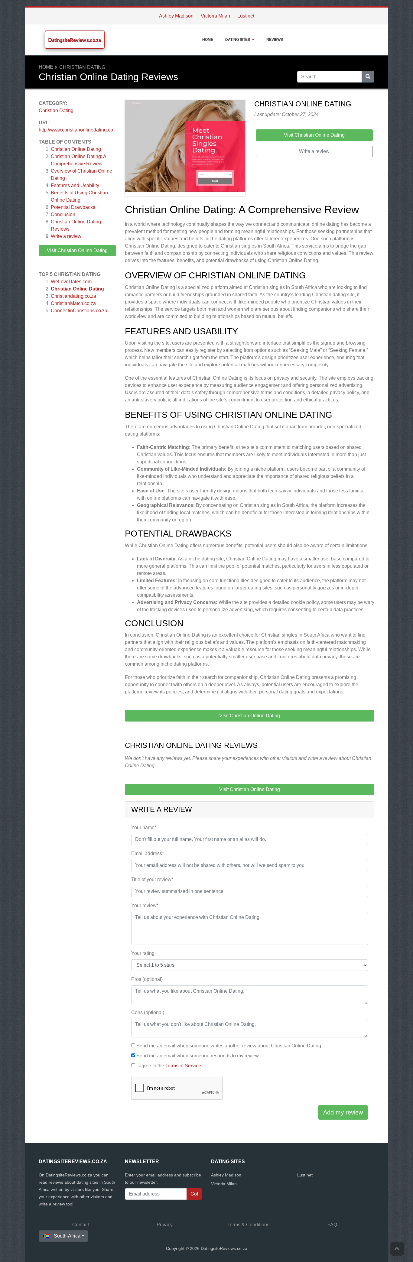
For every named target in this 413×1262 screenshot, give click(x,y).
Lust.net (245, 15)
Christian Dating (82, 67)
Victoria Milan (215, 15)
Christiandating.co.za (73, 296)
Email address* (147, 853)
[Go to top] (397, 1249)
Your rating (142, 953)
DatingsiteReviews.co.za (74, 40)
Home (207, 39)
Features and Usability (75, 185)
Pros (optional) (147, 979)
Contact (80, 1224)
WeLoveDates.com (71, 281)
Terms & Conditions (248, 1224)
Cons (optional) (147, 1012)
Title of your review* (152, 879)
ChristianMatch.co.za (73, 303)
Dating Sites (237, 39)
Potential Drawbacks (73, 207)
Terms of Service (183, 1065)
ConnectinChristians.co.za (79, 310)
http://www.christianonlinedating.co (76, 129)
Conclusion (63, 214)
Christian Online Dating (76, 149)
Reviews (274, 39)
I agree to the (168, 1065)
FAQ (332, 1224)
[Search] (368, 77)
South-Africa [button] (67, 1235)
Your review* (144, 905)
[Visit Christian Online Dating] (185, 148)
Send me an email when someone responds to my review (197, 1055)
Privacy (165, 1224)
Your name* (143, 827)
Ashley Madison (176, 15)
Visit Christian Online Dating (77, 250)
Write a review (66, 236)
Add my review (343, 1112)
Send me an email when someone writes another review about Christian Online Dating (228, 1045)
